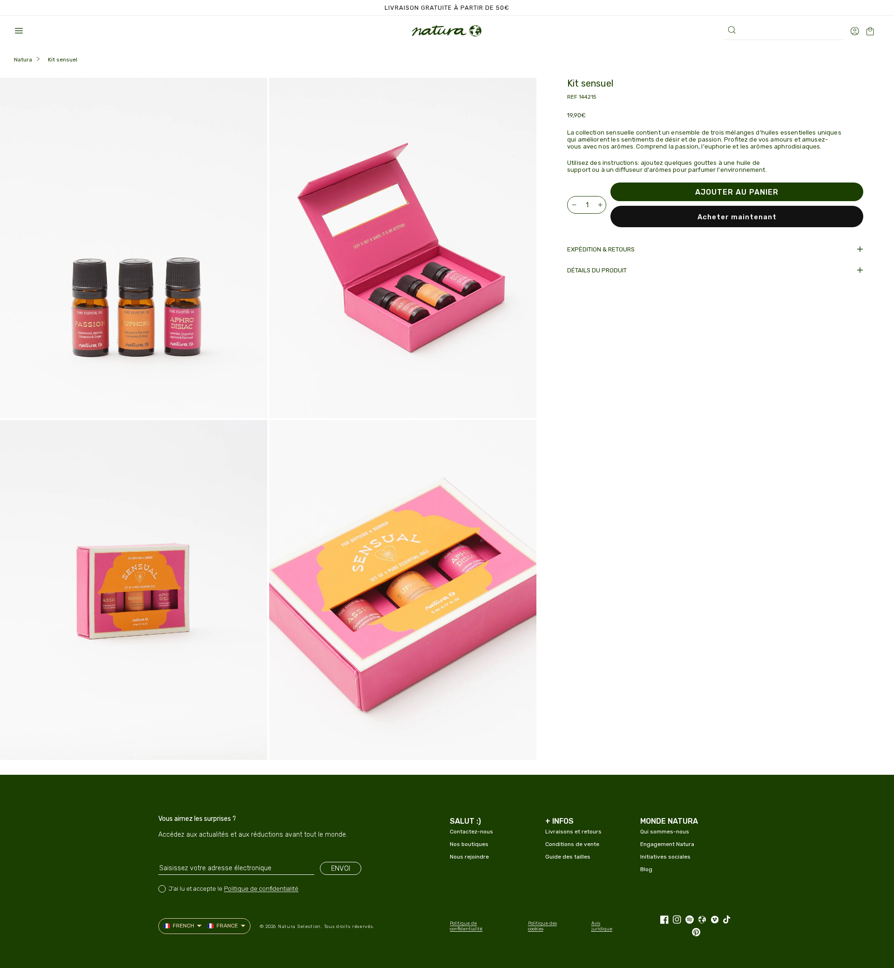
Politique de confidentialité (261, 888)
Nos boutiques (469, 844)
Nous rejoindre (469, 856)
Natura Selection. (300, 926)
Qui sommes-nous (664, 831)
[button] (18, 30)
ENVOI (340, 868)
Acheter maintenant (737, 217)
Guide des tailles (567, 856)
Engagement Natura (667, 844)
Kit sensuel (62, 59)
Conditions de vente (572, 844)
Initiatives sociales (665, 856)
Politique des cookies (542, 926)
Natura (23, 59)
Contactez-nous (471, 831)
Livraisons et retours (573, 831)
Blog (646, 869)
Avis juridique (601, 926)
